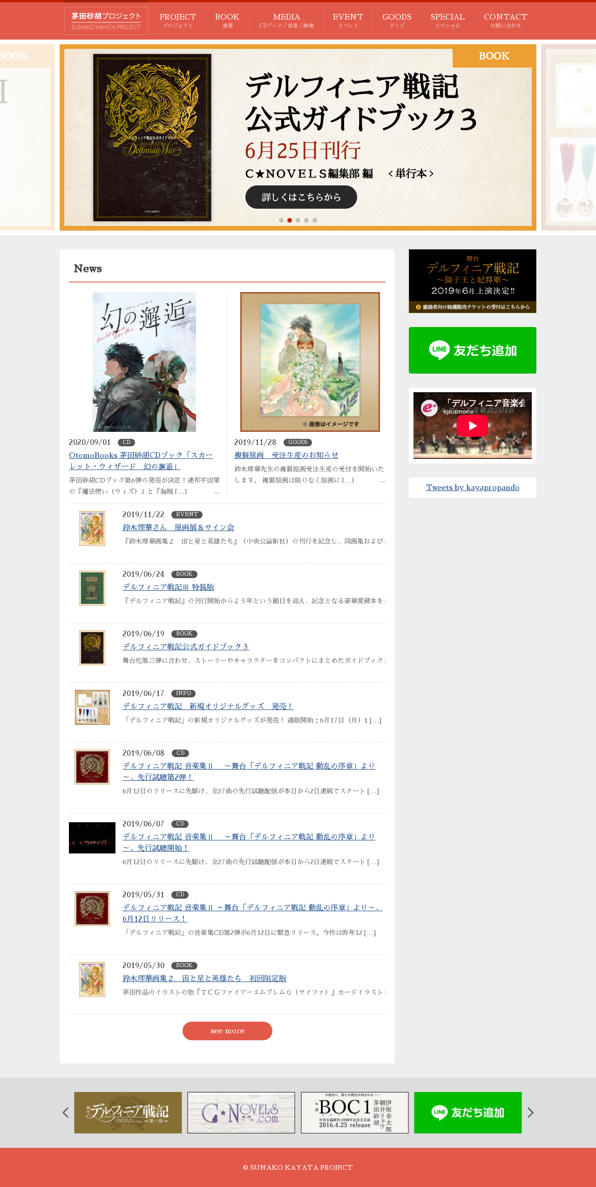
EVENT (348, 21)
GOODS (397, 21)
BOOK (227, 21)
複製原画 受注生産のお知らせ (286, 455)
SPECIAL (448, 21)
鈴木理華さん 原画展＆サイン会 (178, 528)
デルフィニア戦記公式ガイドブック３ (185, 647)
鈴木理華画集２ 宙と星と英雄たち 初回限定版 (204, 978)
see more (227, 1031)
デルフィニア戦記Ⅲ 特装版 (168, 587)
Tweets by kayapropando (473, 487)
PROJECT (178, 21)
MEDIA (286, 21)
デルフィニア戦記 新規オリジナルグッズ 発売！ (208, 706)
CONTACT (505, 21)
